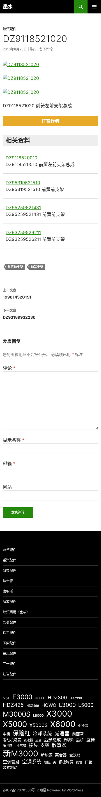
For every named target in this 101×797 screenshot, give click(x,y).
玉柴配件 (9, 643)
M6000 (38, 715)
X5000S (38, 725)
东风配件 (9, 653)
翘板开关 (50, 762)
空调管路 (11, 762)
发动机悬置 (12, 740)
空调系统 (31, 762)
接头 (33, 745)
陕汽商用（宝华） (16, 612)
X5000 (15, 724)
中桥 (6, 734)
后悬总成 (52, 739)
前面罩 (78, 734)
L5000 (85, 705)
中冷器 (83, 726)
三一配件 (9, 664)
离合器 (61, 755)
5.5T (6, 698)
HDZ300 (57, 697)
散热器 (59, 745)
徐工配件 (9, 633)
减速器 (62, 734)
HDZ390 (76, 698)
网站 (7, 487)
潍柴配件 (9, 570)
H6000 (40, 698)
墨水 (8, 7)
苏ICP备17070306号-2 (21, 790)
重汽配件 (9, 560)
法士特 (8, 581)
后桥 (80, 739)
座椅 (90, 739)
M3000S (17, 714)
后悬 (38, 740)
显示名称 (13, 440)
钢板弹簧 (66, 762)
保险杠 (21, 733)
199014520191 (17, 293)
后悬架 (68, 740)
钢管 (79, 762)
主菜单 (94, 6)
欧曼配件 (9, 622)
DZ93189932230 (19, 314)
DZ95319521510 (23, 182)
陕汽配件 (9, 29)
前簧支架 (37, 267)
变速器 (28, 740)
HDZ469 (32, 706)
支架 (44, 745)
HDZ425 (13, 705)
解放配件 (9, 602)
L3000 (67, 705)
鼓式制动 (10, 767)
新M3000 (20, 753)
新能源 (46, 754)
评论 (9, 368)
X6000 (62, 724)
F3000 (22, 697)
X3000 (59, 714)
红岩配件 (9, 674)
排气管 (21, 746)
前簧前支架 (15, 267)
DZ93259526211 (23, 232)
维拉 (33, 49)
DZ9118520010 (21, 157)
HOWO (49, 705)
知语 (43, 790)
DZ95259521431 (23, 207)
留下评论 (46, 49)
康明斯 (8, 591)
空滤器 (74, 755)
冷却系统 (42, 734)
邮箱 (9, 463)
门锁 (88, 762)
